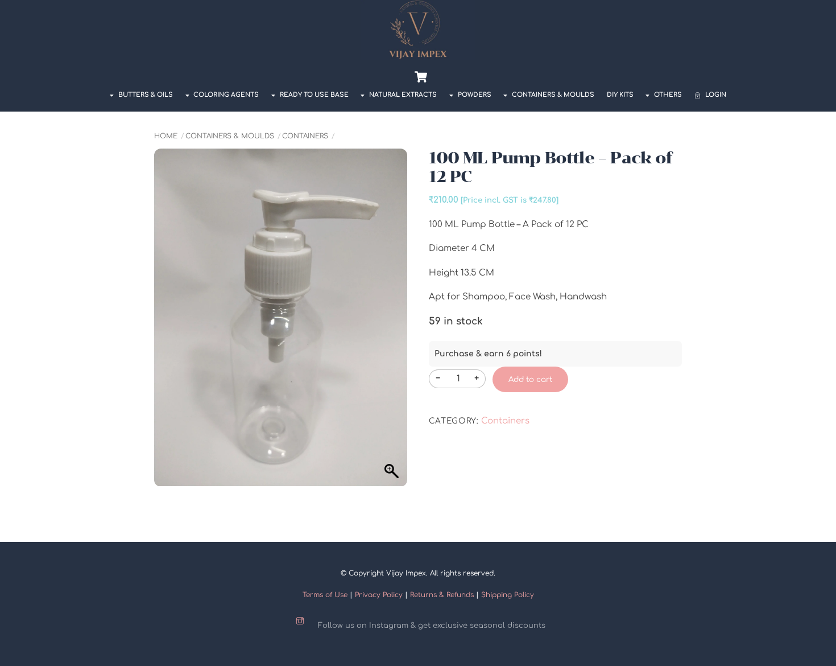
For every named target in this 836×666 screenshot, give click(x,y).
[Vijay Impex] (418, 56)
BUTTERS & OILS (145, 94)
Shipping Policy (507, 595)
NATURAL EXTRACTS (402, 94)
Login (714, 94)
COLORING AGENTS (225, 94)
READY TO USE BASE (313, 94)
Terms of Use (325, 595)
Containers (305, 136)
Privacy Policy (379, 595)
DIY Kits (620, 94)
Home (165, 136)
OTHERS (667, 94)
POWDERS (473, 94)
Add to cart (530, 379)
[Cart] (420, 76)
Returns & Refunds (442, 595)
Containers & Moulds (552, 94)
